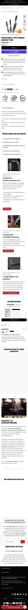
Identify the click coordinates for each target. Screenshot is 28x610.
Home (2, 11)
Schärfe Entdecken (8, 250)
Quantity (4, 78)
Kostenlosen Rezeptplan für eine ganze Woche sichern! (13, 578)
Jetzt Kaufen (7, 208)
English (5, 598)
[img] (4, 329)
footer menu (6, 568)
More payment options (14, 55)
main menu (5, 572)
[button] (5, 42)
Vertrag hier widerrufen (14, 607)
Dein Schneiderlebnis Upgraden (11, 292)
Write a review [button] (14, 319)
